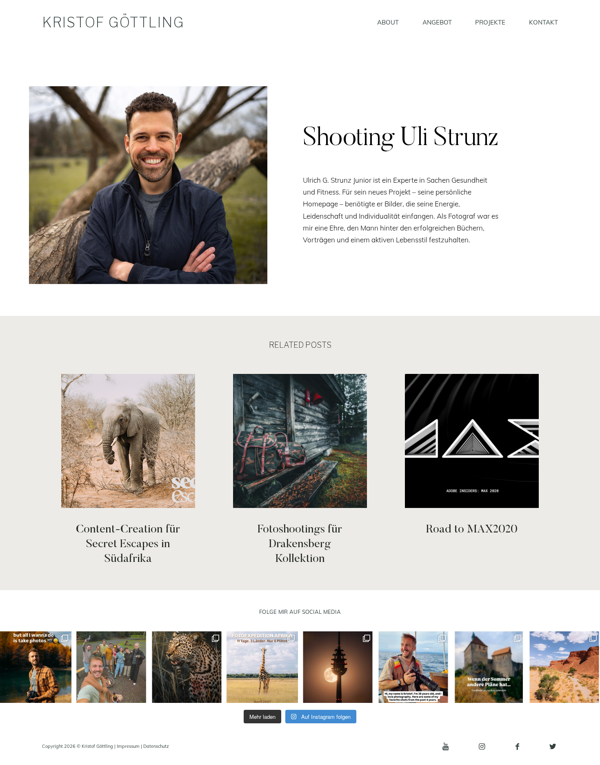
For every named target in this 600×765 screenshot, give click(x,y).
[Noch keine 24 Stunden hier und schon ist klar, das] (111, 667)
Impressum (128, 746)
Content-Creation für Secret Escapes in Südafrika (128, 470)
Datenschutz (156, 746)
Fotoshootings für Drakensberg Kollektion (300, 470)
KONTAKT (543, 23)
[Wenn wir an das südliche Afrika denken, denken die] (564, 667)
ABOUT (388, 23)
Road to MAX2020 (471, 470)
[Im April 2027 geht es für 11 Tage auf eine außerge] (262, 667)
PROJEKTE (490, 23)
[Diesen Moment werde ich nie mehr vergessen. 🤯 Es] (186, 667)
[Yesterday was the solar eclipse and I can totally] (337, 667)
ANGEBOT (437, 23)
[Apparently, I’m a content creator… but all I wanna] (35, 667)
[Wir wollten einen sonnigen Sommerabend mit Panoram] (488, 667)
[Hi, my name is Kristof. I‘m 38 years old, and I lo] (413, 667)
